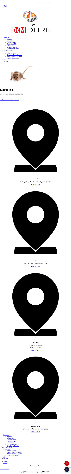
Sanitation (9, 39)
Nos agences (6, 52)
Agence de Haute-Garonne (14, 56)
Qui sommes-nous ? (8, 50)
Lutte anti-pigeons (12, 47)
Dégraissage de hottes (13, 48)
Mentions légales (4, 469)
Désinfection (10, 45)
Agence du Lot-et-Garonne (14, 55)
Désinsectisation (11, 42)
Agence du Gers (11, 53)
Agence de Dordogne (13, 58)
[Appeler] (66, 463)
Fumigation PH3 (11, 44)
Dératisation (10, 41)
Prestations (6, 37)
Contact (5, 61)
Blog (4, 59)
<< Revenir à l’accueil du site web (9, 100)
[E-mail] (66, 469)
